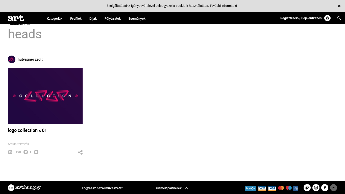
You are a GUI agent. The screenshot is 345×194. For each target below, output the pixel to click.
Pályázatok (113, 18)
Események (137, 18)
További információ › (224, 6)
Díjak (93, 18)
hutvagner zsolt (30, 59)
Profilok (76, 18)
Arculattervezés (18, 144)
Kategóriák (54, 18)
